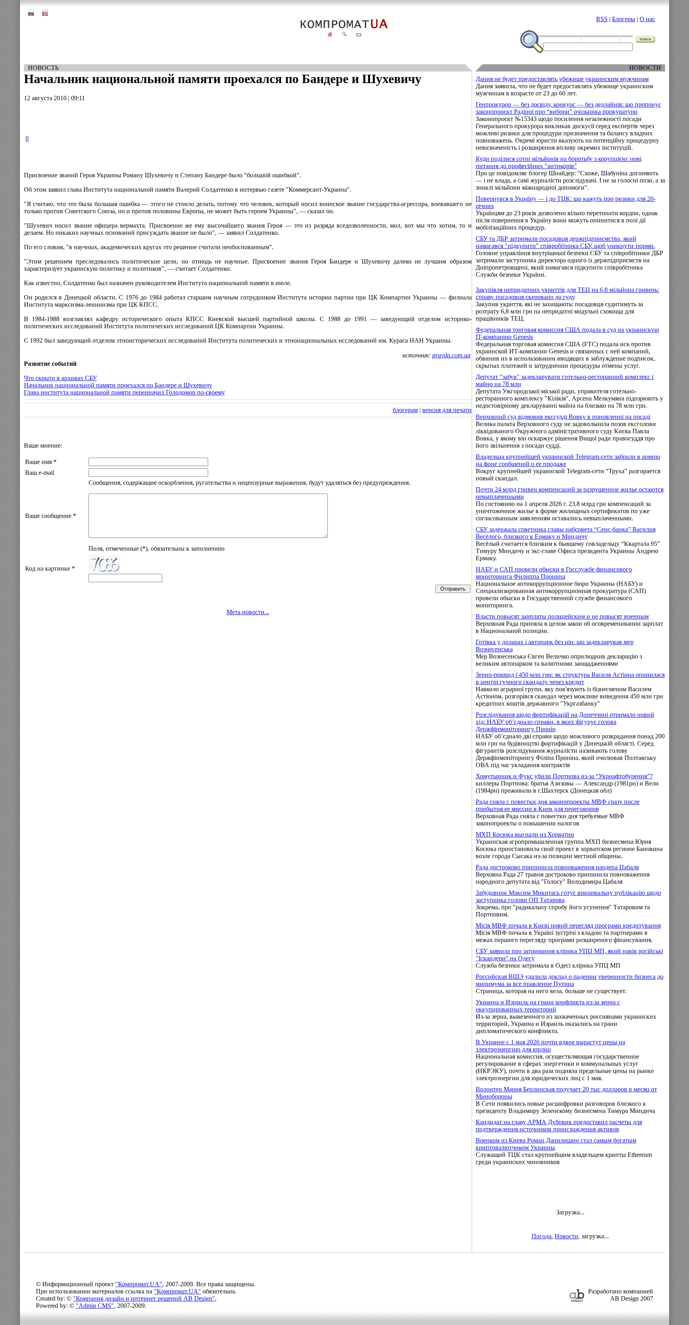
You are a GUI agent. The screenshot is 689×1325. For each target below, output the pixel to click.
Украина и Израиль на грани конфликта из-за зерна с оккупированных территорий (548, 1006)
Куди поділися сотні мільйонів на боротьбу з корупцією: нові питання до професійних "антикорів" (559, 162)
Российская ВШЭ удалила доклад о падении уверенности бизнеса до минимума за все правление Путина (569, 980)
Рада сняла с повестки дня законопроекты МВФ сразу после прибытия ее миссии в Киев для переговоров (558, 805)
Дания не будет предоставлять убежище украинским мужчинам (562, 78)
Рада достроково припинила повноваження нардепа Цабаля (557, 867)
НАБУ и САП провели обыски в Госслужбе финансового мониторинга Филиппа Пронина (554, 573)
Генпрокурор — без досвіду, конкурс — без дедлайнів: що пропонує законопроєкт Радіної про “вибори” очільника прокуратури (568, 108)
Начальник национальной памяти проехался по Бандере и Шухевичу (118, 385)
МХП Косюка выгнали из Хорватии (525, 834)
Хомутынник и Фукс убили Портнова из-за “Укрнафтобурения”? (564, 776)
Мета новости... (247, 612)
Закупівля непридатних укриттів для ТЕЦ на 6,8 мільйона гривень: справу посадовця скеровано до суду (567, 293)
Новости (566, 1236)
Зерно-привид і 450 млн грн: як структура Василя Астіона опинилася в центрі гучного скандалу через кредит (570, 678)
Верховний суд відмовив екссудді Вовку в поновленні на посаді (563, 416)
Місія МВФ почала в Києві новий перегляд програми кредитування (568, 925)
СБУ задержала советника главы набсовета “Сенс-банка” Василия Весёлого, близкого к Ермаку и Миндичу (566, 533)
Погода (541, 1236)
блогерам (405, 410)
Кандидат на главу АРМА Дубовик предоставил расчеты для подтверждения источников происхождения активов (559, 1126)
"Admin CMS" (95, 1305)
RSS (602, 19)
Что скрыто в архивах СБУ (60, 378)
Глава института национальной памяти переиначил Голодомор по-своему (124, 392)
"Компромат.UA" (138, 1284)
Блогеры (623, 19)
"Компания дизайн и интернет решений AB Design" (144, 1298)
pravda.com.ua (451, 355)
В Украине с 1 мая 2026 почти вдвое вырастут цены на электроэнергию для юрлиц (550, 1046)
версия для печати (447, 410)
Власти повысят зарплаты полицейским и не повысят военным (562, 616)
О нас (647, 19)
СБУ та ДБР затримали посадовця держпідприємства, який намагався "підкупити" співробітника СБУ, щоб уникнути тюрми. (565, 242)
